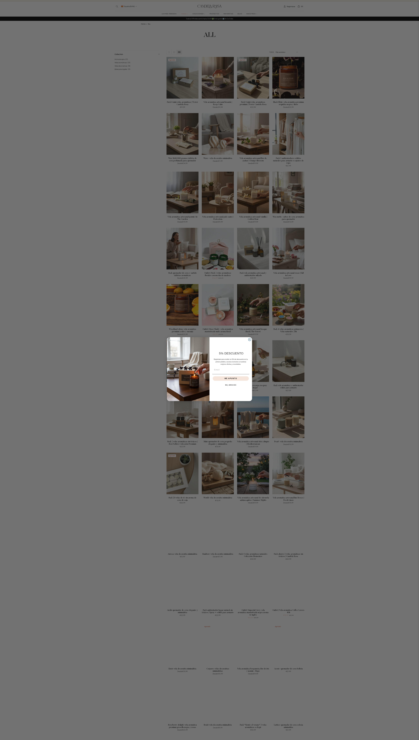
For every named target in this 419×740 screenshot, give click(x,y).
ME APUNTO (231, 378)
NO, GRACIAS (230, 385)
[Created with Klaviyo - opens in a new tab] (209, 402)
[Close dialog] (249, 339)
